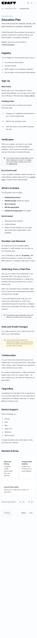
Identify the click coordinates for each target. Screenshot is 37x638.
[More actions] (34, 3)
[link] (10, 467)
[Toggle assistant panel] (31, 3)
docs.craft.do (30, 96)
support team (13, 164)
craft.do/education (8, 45)
